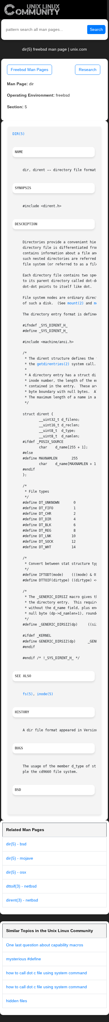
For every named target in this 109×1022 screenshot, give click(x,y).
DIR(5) (18, 134)
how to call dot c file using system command (46, 972)
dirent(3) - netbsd (22, 900)
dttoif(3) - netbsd (21, 886)
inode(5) (45, 694)
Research (88, 69)
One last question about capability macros (44, 945)
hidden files (16, 1000)
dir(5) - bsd (16, 844)
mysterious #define (23, 959)
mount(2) (75, 303)
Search (96, 29)
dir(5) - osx (16, 872)
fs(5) (28, 694)
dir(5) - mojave (19, 858)
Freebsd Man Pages (29, 69)
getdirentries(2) (53, 364)
